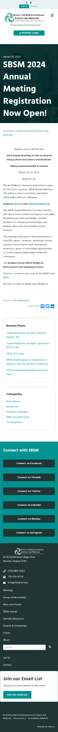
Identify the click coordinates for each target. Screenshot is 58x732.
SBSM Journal (10, 612)
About (6, 640)
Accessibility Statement (38, 718)
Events (6, 633)
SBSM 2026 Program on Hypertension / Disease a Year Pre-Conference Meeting (27, 362)
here (16, 204)
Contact (34, 6)
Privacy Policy (20, 718)
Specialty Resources (13, 619)
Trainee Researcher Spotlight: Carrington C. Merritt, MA (28, 346)
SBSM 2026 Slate (15, 354)
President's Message (17, 412)
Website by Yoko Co (46, 726)
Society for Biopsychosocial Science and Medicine (25, 133)
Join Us (24, 6)
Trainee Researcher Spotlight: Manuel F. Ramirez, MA (26, 335)
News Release (13, 401)
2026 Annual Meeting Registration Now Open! (27, 372)
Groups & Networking (14, 598)
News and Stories (12, 605)
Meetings (8, 590)
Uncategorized (21, 301)
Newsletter (12, 407)
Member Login (30, 33)
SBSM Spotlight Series (17, 417)
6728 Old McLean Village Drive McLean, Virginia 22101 (19, 559)
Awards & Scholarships (15, 626)
